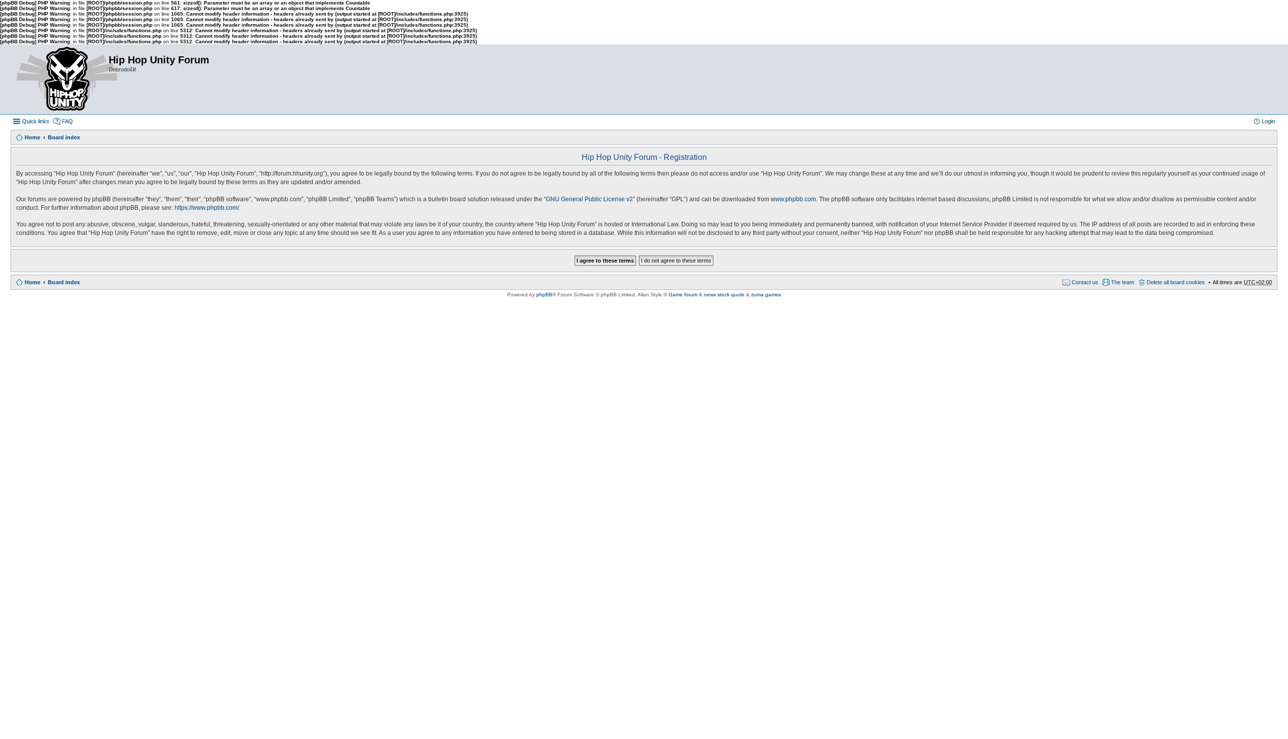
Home (32, 137)
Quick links (35, 121)
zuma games (766, 294)
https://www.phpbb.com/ (207, 207)
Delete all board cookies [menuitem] (1176, 282)
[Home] (59, 79)
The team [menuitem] (1122, 282)
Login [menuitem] (1268, 121)
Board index (64, 137)
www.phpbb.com (793, 199)
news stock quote (724, 294)
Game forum (683, 294)
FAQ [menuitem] (67, 121)
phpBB (544, 294)
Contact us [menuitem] (1085, 282)
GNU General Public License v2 (589, 199)
